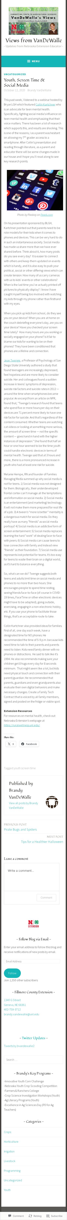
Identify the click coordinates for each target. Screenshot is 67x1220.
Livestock (9, 1161)
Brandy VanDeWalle (39, 90)
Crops (7, 1132)
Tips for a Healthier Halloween (42, 839)
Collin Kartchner (45, 104)
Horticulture (11, 1141)
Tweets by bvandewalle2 (19, 1046)
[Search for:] (33, 1059)
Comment (46, 897)
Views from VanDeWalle (33, 40)
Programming (12, 1170)
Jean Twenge (12, 360)
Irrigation (9, 1151)
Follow (12, 973)
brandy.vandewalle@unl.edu (21, 1014)
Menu (36, 61)
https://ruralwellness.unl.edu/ (22, 725)
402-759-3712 (12, 1009)
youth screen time (25, 768)
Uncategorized (15, 74)
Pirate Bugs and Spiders (20, 827)
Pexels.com (47, 215)
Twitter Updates (33, 1038)
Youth (7, 1190)
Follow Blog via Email (33, 939)
